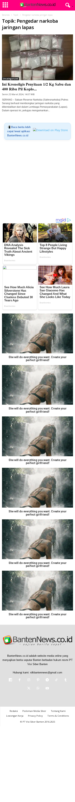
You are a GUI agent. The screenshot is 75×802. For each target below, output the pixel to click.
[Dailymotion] (10, 680)
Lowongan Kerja (14, 715)
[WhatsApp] (38, 688)
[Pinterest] (38, 680)
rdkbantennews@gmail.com (46, 672)
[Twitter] (28, 688)
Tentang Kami (58, 710)
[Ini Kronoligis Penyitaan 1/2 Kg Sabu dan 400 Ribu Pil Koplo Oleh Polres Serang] (37, 57)
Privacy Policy (35, 715)
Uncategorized (10, 78)
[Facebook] (19, 680)
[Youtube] (47, 688)
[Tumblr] (65, 680)
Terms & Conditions (58, 715)
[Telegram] (47, 680)
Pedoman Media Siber (34, 710)
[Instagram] (28, 680)
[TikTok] (56, 680)
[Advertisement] (37, 180)
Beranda (6, 15)
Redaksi (14, 710)
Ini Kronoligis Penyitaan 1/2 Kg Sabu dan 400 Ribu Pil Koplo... (36, 86)
